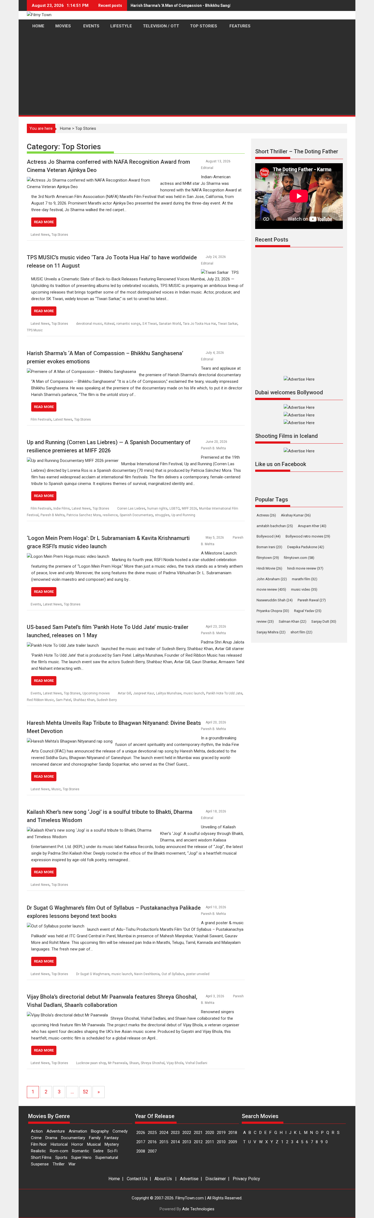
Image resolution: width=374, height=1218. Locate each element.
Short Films (41, 1157)
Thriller (59, 1164)
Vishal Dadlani (196, 1063)
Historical (59, 1144)
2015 (163, 1141)
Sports (61, 1157)
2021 (198, 1132)
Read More (44, 222)
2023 (175, 1132)
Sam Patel (63, 700)
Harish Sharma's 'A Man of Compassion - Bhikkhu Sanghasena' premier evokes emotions (211, 5)
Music (56, 789)
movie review (271, 589)
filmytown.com (299, 558)
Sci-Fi (112, 1150)
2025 (152, 1132)
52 (85, 1092)
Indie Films (61, 508)
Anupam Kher (312, 526)
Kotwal (109, 324)
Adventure (56, 1131)
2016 (152, 1141)
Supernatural (106, 1157)
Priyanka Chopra (273, 611)
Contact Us (137, 1178)
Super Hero (81, 1157)
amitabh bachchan (275, 526)
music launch (193, 693)
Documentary (73, 1137)
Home (65, 128)
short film (301, 632)
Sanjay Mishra (271, 632)
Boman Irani (269, 547)
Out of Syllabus (173, 974)
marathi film (304, 579)
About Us (163, 1178)
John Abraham (272, 579)
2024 (163, 1132)
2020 (209, 1132)
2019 (221, 1132)
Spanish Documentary (136, 515)
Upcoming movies (96, 693)
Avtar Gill (124, 693)
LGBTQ (174, 508)
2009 (232, 1141)
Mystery (112, 1144)
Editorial (207, 168)
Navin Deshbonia (147, 974)
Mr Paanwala (117, 1063)
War (72, 1164)
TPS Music (35, 330)
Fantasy (111, 1137)
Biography (100, 1131)
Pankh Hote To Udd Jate (224, 693)
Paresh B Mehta (53, 515)
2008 (140, 1151)
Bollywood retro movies (308, 536)
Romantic (80, 1150)
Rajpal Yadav (307, 611)
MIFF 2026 (189, 508)
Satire (98, 1150)
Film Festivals (41, 419)
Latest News (40, 235)
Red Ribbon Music (40, 700)
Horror (77, 1144)
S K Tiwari (149, 324)
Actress (266, 515)
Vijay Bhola (174, 1063)
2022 (186, 1132)
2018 (232, 1132)
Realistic (38, 1150)
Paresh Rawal (312, 600)
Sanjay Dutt (323, 621)
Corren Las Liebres (131, 508)
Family (94, 1137)
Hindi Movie (269, 568)
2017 (140, 1141)
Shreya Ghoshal (153, 1063)
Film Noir (39, 1144)
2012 (198, 1141)
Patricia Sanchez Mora (84, 515)
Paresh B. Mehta (213, 448)
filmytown (268, 558)
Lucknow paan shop (91, 1063)
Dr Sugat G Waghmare (93, 974)
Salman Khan (292, 621)
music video (304, 589)
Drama (51, 1137)
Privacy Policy (246, 1178)
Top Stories (59, 235)
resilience (110, 515)
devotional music (89, 324)
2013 (186, 1141)
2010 (221, 1141)
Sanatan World (170, 324)
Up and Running (183, 515)
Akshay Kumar (296, 515)
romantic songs (128, 324)
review (265, 621)
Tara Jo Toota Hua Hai (199, 324)
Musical (94, 1144)
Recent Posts (271, 239)
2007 (152, 1151)
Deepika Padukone (305, 547)
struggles (162, 515)
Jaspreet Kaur (143, 693)
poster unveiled (197, 974)
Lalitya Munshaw (169, 693)
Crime (36, 1137)
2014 (175, 1141)
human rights (157, 508)
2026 (140, 1132)
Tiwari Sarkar (227, 324)
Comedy (120, 1131)
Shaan (134, 1063)
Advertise (189, 1178)
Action (37, 1131)
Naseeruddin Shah (275, 600)
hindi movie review (305, 568)
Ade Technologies (198, 1208)
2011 (209, 1141)
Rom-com (59, 1150)
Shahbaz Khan (84, 700)
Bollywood (269, 536)
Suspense (40, 1164)
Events (36, 604)
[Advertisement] (187, 74)
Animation (78, 1131)
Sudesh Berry (107, 700)
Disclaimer (215, 1178)
